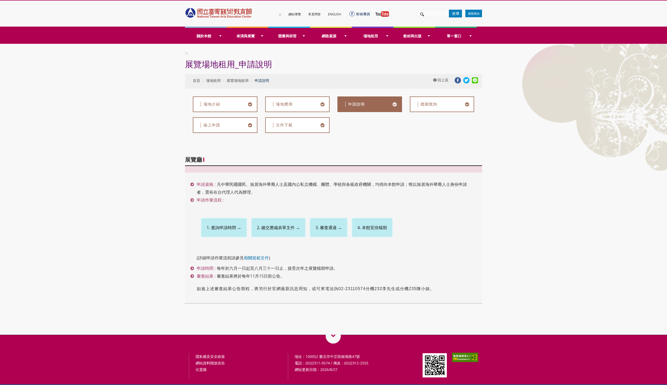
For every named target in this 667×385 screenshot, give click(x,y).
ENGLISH (334, 14)
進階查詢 (473, 13)
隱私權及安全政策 (210, 356)
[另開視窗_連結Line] (475, 79)
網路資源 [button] (329, 35)
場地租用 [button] (370, 35)
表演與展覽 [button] (246, 35)
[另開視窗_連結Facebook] (458, 79)
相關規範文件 (256, 258)
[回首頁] (219, 11)
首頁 (196, 80)
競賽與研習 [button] (287, 35)
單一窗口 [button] (454, 35)
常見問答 (314, 14)
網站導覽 (294, 14)
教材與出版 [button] (412, 35)
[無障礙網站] (465, 357)
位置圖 (201, 369)
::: (280, 14)
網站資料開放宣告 (210, 362)
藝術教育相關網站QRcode (333, 336)
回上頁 (442, 79)
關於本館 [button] (204, 35)
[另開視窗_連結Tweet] (466, 79)
